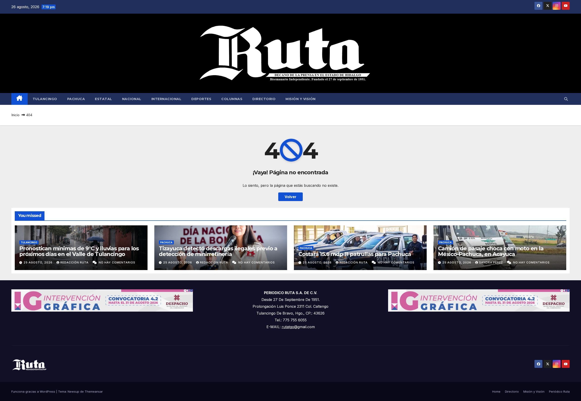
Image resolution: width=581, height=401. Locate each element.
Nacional (131, 99)
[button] (566, 99)
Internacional (166, 99)
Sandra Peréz (491, 262)
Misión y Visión (301, 99)
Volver (290, 196)
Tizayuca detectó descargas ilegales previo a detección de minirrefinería (218, 251)
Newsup (73, 391)
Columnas (231, 99)
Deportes (201, 99)
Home (496, 391)
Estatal (103, 99)
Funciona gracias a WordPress (33, 391)
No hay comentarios (117, 262)
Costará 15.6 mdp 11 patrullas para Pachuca (354, 254)
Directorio (264, 99)
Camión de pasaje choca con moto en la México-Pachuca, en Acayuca (491, 251)
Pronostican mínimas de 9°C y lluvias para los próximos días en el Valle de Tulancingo (79, 251)
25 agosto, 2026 (38, 262)
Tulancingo (45, 99)
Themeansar (94, 391)
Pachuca (76, 99)
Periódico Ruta (559, 391)
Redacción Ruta (74, 262)
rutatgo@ (290, 327)
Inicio (15, 115)
